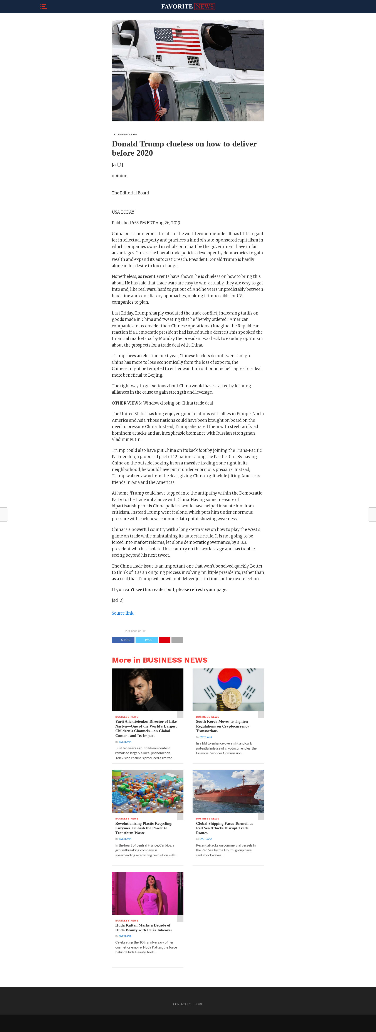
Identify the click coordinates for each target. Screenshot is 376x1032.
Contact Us (182, 1004)
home (199, 1004)
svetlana (125, 742)
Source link (123, 613)
